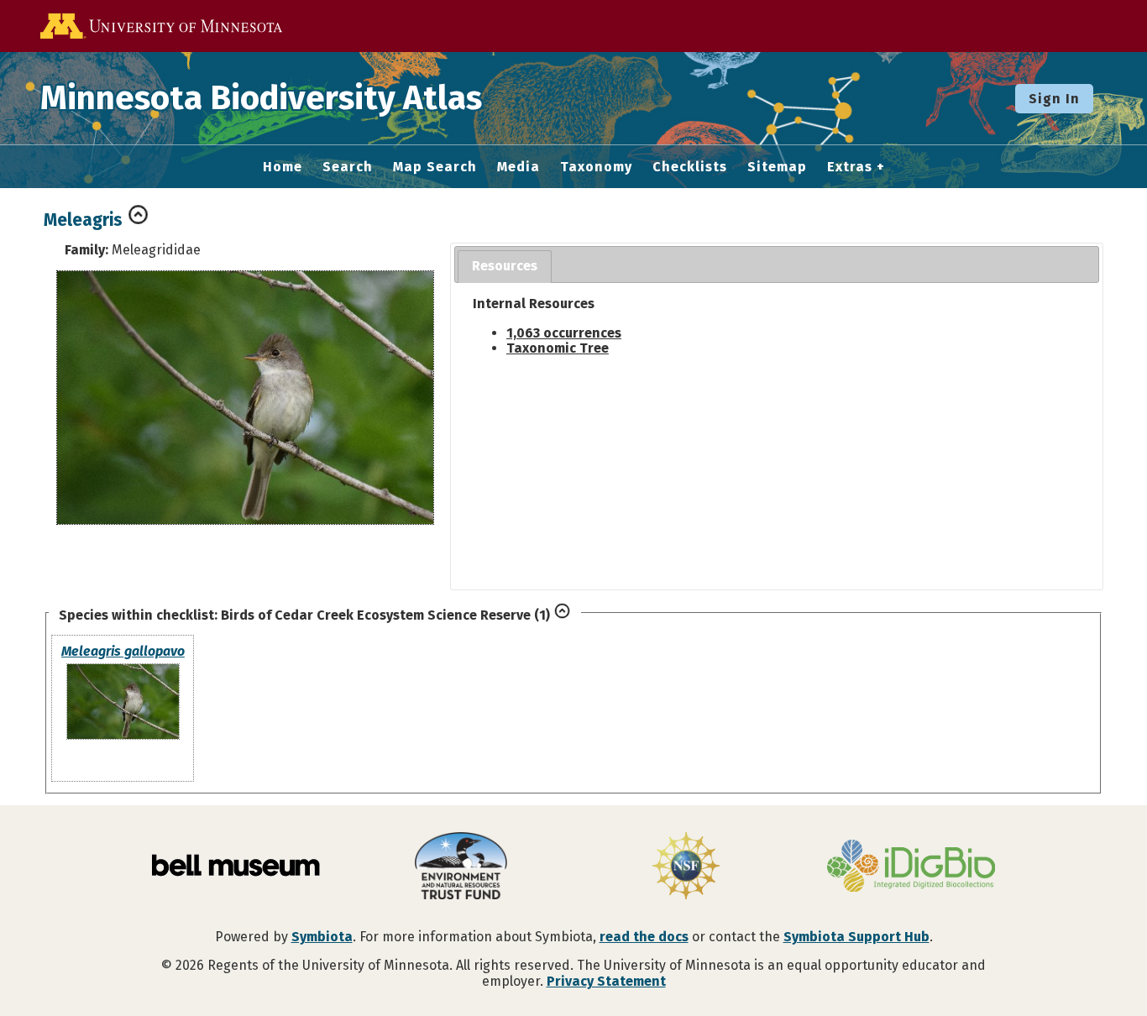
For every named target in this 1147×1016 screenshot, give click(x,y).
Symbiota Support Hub (856, 937)
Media (518, 167)
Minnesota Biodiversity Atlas (261, 98)
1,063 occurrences (563, 333)
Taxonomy (596, 167)
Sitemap (777, 167)
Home (282, 167)
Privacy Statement (606, 981)
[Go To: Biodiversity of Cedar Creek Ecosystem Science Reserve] (562, 615)
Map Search (435, 167)
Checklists (689, 167)
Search (347, 167)
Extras (849, 167)
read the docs (644, 937)
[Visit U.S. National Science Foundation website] (686, 867)
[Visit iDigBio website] (911, 867)
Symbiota (322, 937)
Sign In (1054, 99)
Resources (504, 266)
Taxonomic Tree (557, 348)
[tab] (505, 266)
